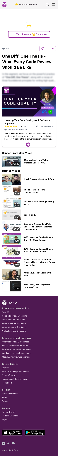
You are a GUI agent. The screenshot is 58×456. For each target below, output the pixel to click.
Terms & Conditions (10, 416)
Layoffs (5, 368)
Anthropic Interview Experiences (16, 345)
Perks (4, 397)
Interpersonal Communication (15, 379)
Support (5, 419)
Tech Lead (7, 383)
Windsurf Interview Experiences (16, 353)
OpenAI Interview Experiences (15, 342)
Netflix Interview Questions (14, 331)
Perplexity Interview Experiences (17, 349)
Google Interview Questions (14, 316)
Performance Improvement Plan (16, 371)
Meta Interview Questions (13, 319)
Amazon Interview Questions (14, 323)
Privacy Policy (8, 412)
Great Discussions (10, 393)
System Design (8, 375)
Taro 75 (5, 312)
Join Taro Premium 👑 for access (29, 34)
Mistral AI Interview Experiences (16, 357)
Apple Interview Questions (13, 327)
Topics (5, 401)
